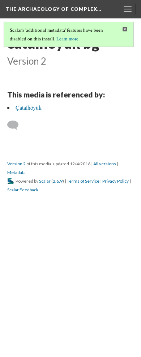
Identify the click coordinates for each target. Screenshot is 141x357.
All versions (104, 299)
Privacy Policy (115, 317)
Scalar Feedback (22, 325)
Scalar (45, 317)
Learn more (67, 38)
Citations (79, 180)
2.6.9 (58, 317)
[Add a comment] (16, 261)
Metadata (16, 308)
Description (24, 180)
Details (53, 180)
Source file (110, 180)
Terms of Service (83, 317)
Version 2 (16, 299)
